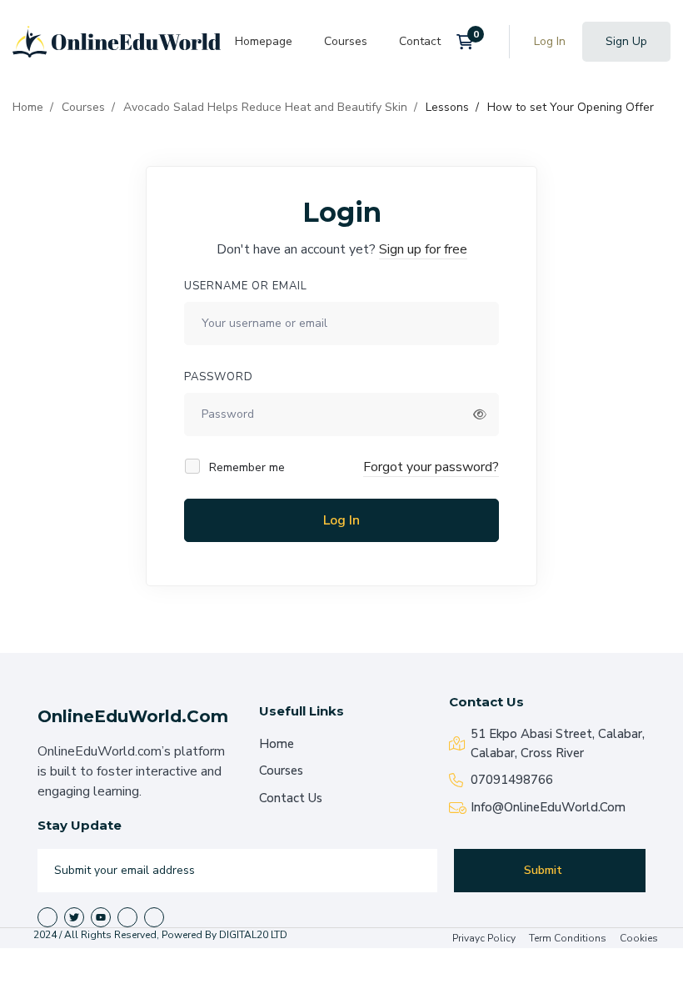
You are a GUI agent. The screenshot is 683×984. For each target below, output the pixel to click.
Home (27, 107)
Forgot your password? (431, 467)
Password (218, 376)
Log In (341, 520)
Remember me (245, 467)
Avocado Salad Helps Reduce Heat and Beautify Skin (265, 107)
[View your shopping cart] (470, 41)
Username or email (245, 286)
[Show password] (480, 414)
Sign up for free (423, 249)
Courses (83, 107)
